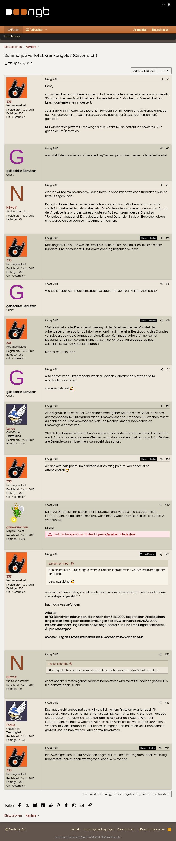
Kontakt (75, 829)
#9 (168, 459)
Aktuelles (36, 29)
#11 (167, 554)
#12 (167, 654)
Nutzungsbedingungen (99, 829)
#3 (168, 185)
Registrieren (129, 534)
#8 (168, 406)
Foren (15, 29)
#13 (167, 702)
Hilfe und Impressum (151, 829)
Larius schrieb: (58, 664)
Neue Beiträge (12, 36)
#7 (168, 369)
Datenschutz (125, 829)
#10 (167, 505)
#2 (168, 148)
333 (10, 63)
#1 (168, 79)
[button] (46, 29)
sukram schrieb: (59, 563)
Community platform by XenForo (88, 837)
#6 (168, 320)
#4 (168, 238)
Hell (169, 4)
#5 (168, 283)
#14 (167, 748)
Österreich (18, 117)
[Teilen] (162, 79)
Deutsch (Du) (17, 829)
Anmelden (112, 534)
